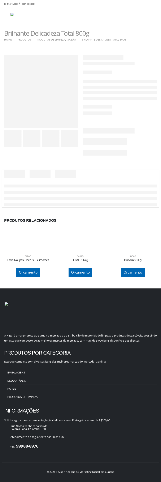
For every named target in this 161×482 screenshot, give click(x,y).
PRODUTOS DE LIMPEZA (22, 397)
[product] (28, 234)
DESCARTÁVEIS (16, 380)
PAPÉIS (11, 388)
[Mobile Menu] (7, 17)
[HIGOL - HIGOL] (22, 17)
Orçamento (28, 272)
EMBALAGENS (16, 372)
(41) (24, 446)
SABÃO (28, 256)
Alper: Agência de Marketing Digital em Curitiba (86, 471)
